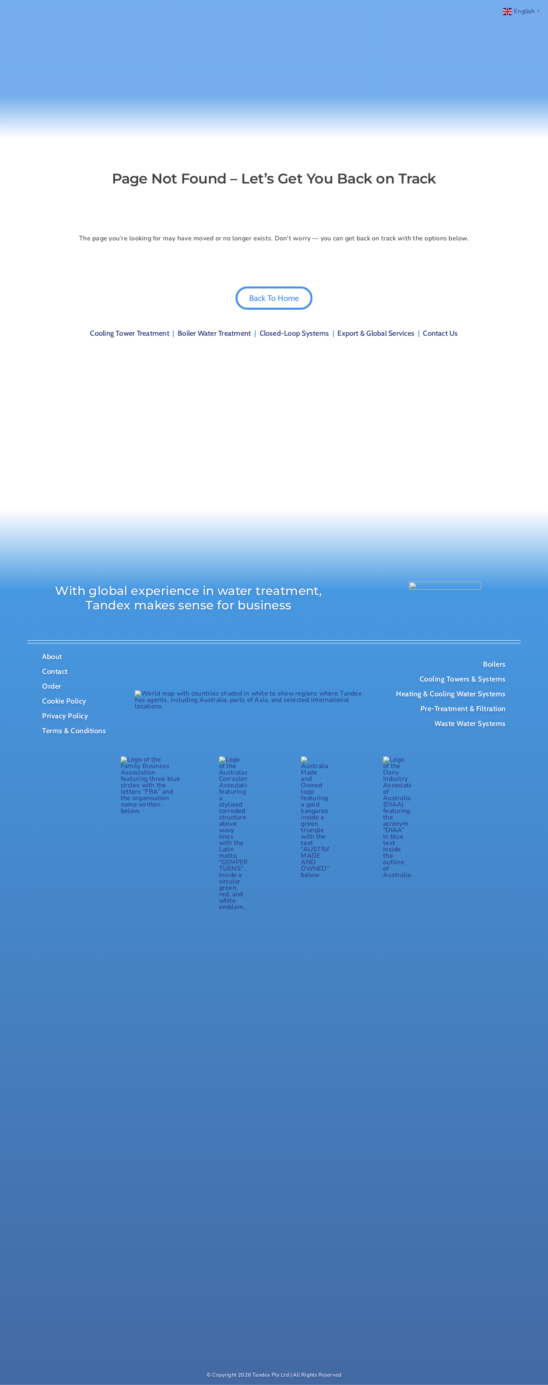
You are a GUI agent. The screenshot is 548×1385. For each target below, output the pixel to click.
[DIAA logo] (397, 759)
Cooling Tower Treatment (129, 333)
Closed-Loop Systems (294, 333)
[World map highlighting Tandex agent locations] (248, 693)
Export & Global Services (375, 333)
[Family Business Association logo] (151, 759)
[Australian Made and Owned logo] (315, 759)
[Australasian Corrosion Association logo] (233, 759)
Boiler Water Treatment (214, 333)
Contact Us (440, 333)
